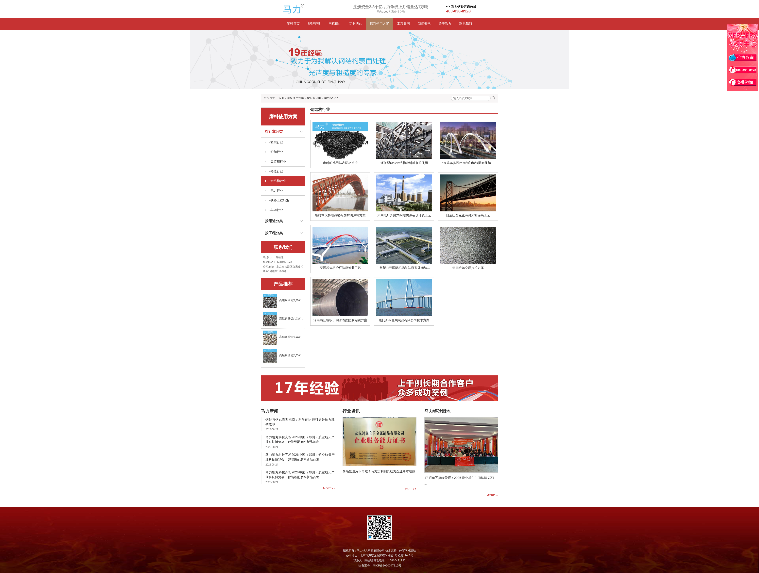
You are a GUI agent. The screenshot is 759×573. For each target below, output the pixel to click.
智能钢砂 (314, 23)
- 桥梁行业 (276, 142)
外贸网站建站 (407, 550)
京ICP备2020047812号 (387, 565)
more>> (329, 488)
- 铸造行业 (276, 171)
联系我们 (465, 23)
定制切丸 (355, 23)
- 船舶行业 (276, 152)
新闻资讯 (424, 23)
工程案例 (403, 23)
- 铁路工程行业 (279, 200)
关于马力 (445, 23)
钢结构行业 (331, 98)
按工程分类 (274, 233)
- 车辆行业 (276, 210)
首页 (281, 98)
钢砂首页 (293, 23)
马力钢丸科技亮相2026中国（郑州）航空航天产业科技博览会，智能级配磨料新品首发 (300, 439)
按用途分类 (274, 221)
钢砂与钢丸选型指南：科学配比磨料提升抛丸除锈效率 (300, 422)
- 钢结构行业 (277, 181)
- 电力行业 (276, 190)
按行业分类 (314, 98)
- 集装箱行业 (277, 161)
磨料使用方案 (379, 23)
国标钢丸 (335, 23)
